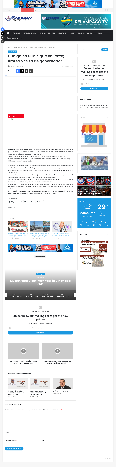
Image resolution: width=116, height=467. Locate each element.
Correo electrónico (11, 440)
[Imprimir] (31, 71)
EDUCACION (62, 33)
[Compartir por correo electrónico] (26, 71)
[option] (40, 282)
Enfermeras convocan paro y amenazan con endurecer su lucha (60, 235)
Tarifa (100, 33)
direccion (11, 66)
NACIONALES (16, 33)
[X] (22, 71)
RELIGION (81, 33)
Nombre (8, 432)
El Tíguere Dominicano (60, 391)
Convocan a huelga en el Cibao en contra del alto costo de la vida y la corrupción (18, 235)
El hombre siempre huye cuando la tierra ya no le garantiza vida (16, 392)
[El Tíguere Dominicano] (63, 383)
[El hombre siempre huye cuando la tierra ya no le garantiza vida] (18, 383)
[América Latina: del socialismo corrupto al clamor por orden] (40, 383)
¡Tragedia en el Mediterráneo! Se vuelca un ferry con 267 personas (54, 10)
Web (43, 440)
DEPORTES (51, 33)
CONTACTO (90, 33)
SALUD (72, 33)
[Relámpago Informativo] (18, 18)
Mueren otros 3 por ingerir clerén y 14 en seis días (40, 282)
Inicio (10, 47)
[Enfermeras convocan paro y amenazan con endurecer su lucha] (62, 226)
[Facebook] (18, 71)
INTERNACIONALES (30, 33)
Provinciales (40, 257)
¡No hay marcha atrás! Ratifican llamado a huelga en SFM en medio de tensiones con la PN (39, 235)
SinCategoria (16, 47)
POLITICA (42, 33)
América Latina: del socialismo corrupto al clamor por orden (38, 392)
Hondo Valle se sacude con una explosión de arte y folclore (91, 192)
